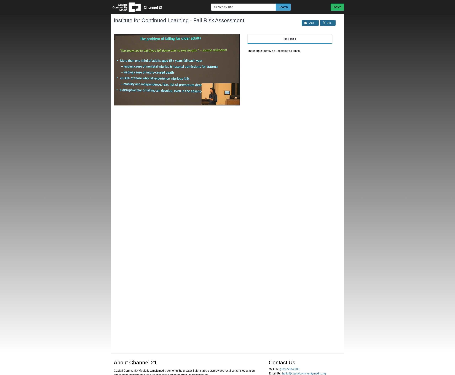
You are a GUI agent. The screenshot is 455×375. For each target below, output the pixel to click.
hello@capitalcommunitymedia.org (304, 373)
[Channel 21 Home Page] (141, 7)
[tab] (290, 39)
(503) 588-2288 (289, 369)
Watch (337, 7)
